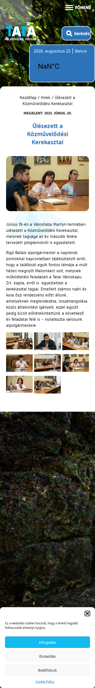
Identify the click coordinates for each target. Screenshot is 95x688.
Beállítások (47, 670)
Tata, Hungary (62, 66)
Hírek (45, 97)
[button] (87, 613)
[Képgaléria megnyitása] (19, 340)
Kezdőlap (29, 97)
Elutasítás (47, 656)
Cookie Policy (45, 681)
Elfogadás (47, 642)
